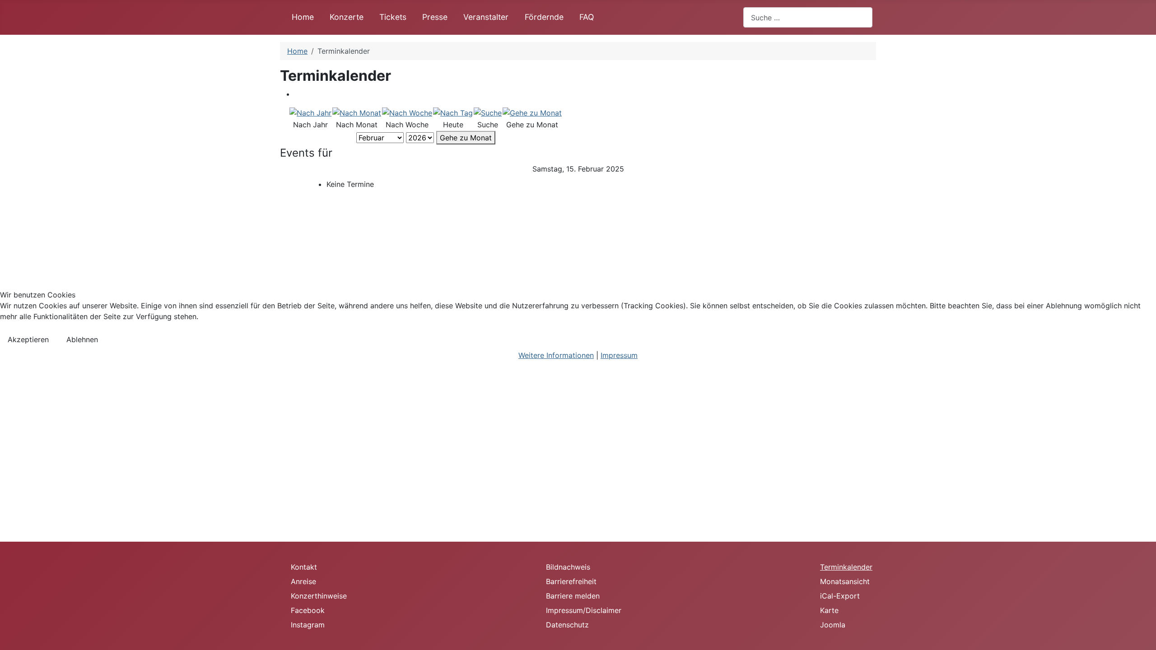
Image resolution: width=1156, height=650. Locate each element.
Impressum (619, 355)
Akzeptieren (28, 339)
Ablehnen (82, 339)
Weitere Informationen (556, 355)
